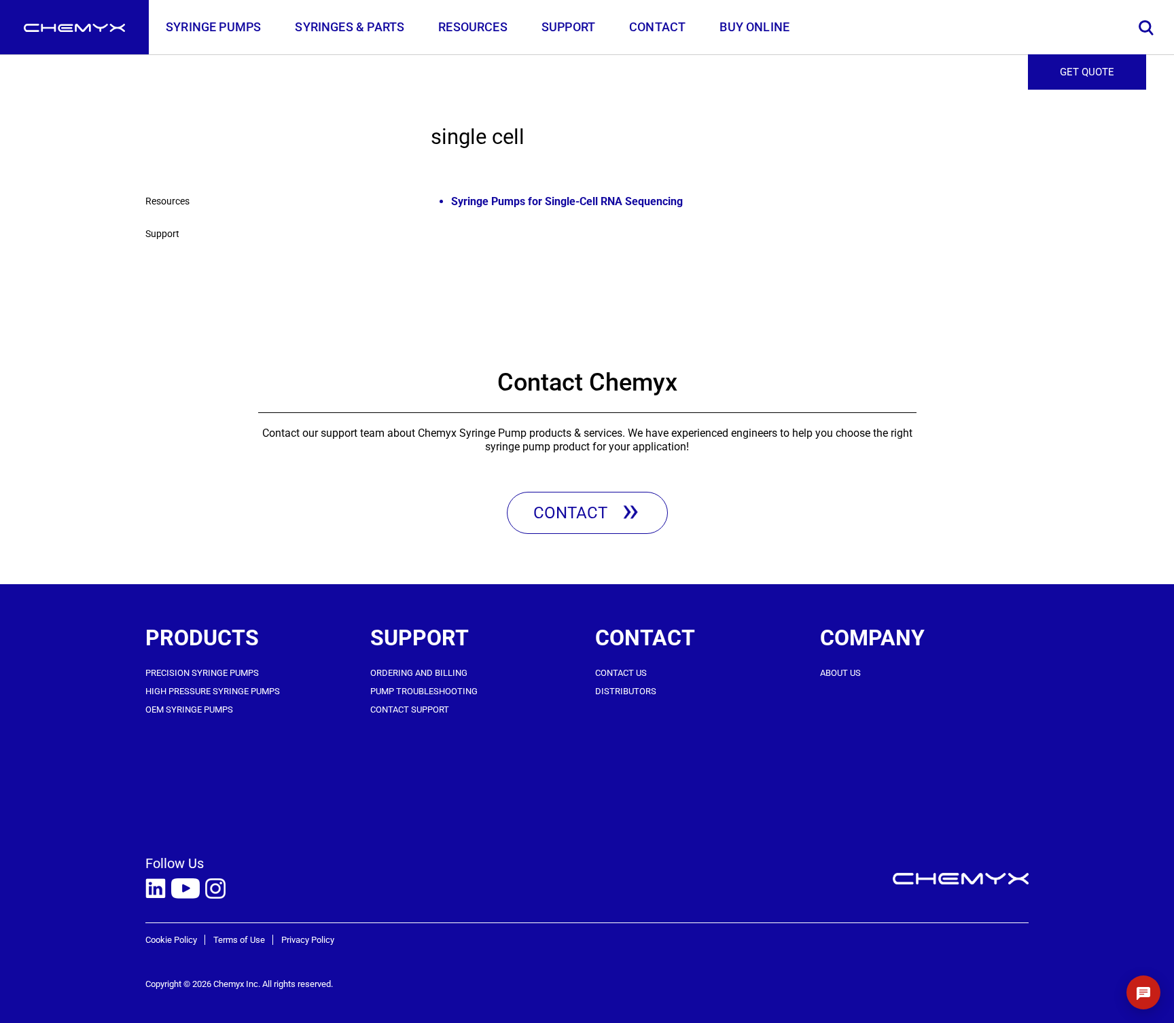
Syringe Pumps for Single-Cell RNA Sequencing (567, 201)
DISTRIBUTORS (625, 691)
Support (162, 233)
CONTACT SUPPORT (409, 709)
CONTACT (657, 27)
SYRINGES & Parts (349, 27)
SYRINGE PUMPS (213, 27)
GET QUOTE (1087, 72)
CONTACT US (621, 673)
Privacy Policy (307, 940)
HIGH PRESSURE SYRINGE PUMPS (212, 691)
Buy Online (754, 27)
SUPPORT (568, 27)
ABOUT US (840, 673)
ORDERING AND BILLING (418, 673)
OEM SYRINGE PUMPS (189, 709)
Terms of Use (239, 940)
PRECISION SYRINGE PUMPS (202, 673)
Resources (167, 201)
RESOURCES (473, 27)
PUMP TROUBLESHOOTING (424, 691)
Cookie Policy (171, 940)
